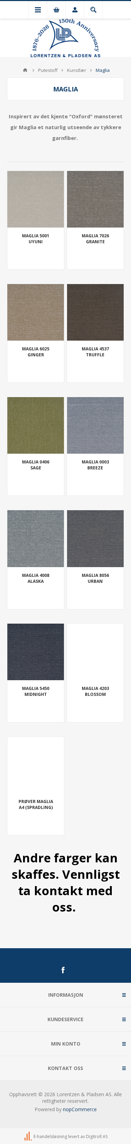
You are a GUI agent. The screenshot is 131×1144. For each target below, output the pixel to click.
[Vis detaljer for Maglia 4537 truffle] (95, 312)
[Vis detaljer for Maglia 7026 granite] (95, 199)
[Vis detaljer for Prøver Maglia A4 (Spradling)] (35, 765)
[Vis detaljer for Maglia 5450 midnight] (35, 652)
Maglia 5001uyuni (35, 239)
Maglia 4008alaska (35, 578)
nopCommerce (80, 1109)
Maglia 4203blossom (95, 691)
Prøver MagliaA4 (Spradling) (36, 804)
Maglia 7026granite (95, 239)
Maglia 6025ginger (35, 352)
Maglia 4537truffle (95, 352)
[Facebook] (62, 970)
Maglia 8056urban (95, 578)
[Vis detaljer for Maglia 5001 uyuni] (35, 199)
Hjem (25, 70)
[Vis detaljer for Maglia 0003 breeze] (95, 425)
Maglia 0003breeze (95, 465)
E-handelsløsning (50, 1136)
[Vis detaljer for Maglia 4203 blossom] (95, 652)
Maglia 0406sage (35, 465)
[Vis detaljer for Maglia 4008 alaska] (35, 538)
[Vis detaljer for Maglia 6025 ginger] (35, 312)
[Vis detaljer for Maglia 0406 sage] (35, 425)
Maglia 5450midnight (35, 691)
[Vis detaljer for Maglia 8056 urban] (95, 538)
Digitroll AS (97, 1136)
